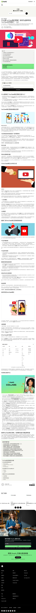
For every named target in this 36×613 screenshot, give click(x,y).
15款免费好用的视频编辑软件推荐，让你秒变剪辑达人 (13, 289)
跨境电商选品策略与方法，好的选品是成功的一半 (11, 445)
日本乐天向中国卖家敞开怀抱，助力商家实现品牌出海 (11, 447)
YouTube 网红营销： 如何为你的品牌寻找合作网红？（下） (12, 443)
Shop (2, 596)
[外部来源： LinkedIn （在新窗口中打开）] (12, 611)
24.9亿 (15, 72)
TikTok (10, 136)
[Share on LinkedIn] (34, 485)
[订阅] (27, 13)
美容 (5, 264)
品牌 (14, 321)
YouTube (7, 204)
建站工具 (14, 598)
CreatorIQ (7, 428)
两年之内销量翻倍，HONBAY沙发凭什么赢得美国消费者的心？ (13, 455)
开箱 (6, 191)
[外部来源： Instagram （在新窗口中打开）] (8, 611)
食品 (17, 277)
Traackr (6, 407)
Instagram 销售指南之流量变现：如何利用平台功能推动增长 (12, 454)
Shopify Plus (3, 598)
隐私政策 (14, 607)
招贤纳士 (2, 575)
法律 (2, 587)
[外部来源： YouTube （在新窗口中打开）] (6, 611)
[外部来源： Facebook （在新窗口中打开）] (2, 611)
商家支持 (14, 572)
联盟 (2, 585)
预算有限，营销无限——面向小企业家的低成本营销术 (11, 446)
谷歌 (18, 158)
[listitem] (18, 500)
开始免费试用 (30, 1)
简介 (2, 572)
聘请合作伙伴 (15, 577)
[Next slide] (20, 507)
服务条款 (10, 607)
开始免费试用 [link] (18, 89)
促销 (16, 245)
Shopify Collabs (10, 394)
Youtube (6, 338)
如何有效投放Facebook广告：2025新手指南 (12, 142)
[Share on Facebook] (30, 485)
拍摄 (18, 258)
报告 (10, 102)
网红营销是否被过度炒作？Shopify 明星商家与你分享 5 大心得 (13, 450)
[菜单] (34, 1)
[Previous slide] (16, 507)
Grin (5, 401)
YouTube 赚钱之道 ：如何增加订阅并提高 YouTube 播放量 (12, 449)
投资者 (2, 577)
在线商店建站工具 (15, 596)
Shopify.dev (26, 572)
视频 (20, 213)
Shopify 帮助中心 (15, 575)
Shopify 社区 (15, 582)
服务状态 (2, 590)
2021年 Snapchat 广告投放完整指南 (9, 451)
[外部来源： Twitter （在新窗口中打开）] (4, 611)
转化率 (23, 147)
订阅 (18, 546)
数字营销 (12, 105)
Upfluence (8, 403)
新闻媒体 (2, 580)
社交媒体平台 (13, 97)
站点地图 (19, 607)
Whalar (6, 417)
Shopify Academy (16, 580)
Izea (5, 410)
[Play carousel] (18, 507)
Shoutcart (7, 412)
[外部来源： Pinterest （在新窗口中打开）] (14, 611)
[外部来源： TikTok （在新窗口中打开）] (10, 611)
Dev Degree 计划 (26, 577)
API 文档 (25, 575)
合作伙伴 (2, 582)
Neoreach (7, 405)
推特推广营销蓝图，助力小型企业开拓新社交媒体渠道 (11, 453)
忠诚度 (30, 128)
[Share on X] (32, 485)
